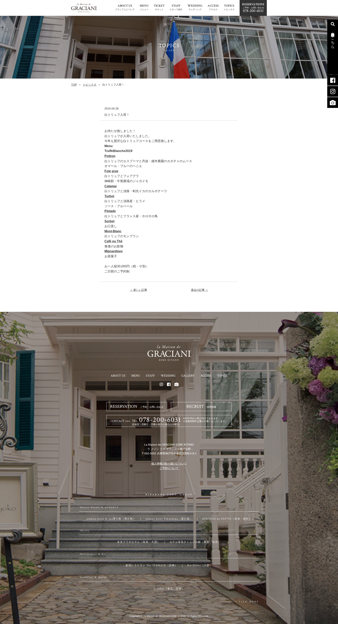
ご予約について (169, 468)
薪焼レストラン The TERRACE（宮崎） (152, 565)
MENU (135, 376)
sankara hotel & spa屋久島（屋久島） (111, 518)
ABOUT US (118, 376)
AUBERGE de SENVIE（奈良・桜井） (227, 518)
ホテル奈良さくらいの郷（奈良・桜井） (195, 542)
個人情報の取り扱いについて (169, 463)
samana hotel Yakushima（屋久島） (168, 518)
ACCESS (205, 376)
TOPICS (222, 376)
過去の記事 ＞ (199, 289)
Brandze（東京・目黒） (169, 588)
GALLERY (188, 376)
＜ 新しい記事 (138, 289)
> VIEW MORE (247, 601)
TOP (74, 84)
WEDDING (168, 376)
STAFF (150, 376)
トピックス (89, 84)
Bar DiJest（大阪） (199, 565)
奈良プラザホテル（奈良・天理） (138, 542)
